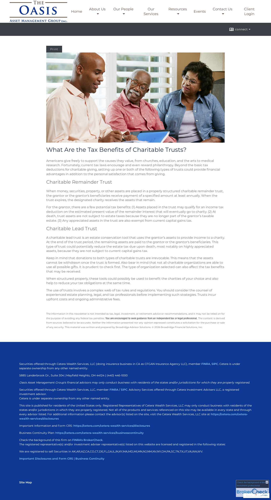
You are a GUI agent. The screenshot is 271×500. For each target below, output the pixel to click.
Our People (123, 9)
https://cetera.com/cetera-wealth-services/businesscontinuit (98, 433)
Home (76, 11)
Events (200, 11)
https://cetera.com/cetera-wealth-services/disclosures (111, 425)
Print (54, 49)
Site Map (25, 482)
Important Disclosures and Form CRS (46, 458)
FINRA (205, 364)
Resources (177, 9)
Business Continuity (89, 458)
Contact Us (222, 9)
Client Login (249, 11)
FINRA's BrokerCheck (87, 440)
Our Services (151, 11)
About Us (97, 9)
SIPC (214, 364)
